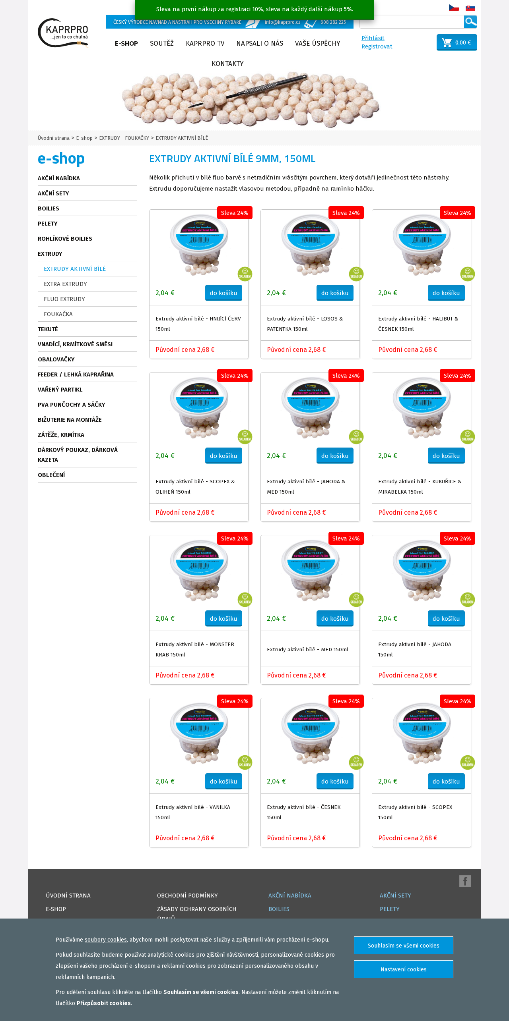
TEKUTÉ (48, 329)
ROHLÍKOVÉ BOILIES (65, 238)
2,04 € (165, 293)
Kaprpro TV (205, 43)
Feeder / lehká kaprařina (76, 374)
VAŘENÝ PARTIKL (60, 389)
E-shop (126, 43)
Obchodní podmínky (187, 895)
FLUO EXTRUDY (64, 299)
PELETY (48, 223)
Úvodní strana (54, 138)
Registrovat (376, 46)
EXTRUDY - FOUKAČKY (124, 138)
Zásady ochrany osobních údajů (197, 914)
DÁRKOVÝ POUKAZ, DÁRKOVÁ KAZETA (78, 454)
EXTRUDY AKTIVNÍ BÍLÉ (181, 138)
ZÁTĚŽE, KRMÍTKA (61, 434)
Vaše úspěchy (317, 43)
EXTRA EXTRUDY (65, 284)
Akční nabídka (59, 178)
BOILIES (48, 208)
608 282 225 (333, 22)
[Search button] (470, 21)
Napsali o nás (259, 43)
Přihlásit (373, 38)
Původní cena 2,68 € (184, 349)
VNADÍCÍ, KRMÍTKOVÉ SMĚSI (75, 344)
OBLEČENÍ (51, 475)
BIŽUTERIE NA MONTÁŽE (70, 419)
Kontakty (228, 64)
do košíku (223, 293)
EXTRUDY (50, 253)
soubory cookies (106, 939)
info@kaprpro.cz (283, 22)
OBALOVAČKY (56, 359)
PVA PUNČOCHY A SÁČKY (71, 404)
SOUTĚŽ (162, 43)
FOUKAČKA (58, 314)
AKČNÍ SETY (53, 193)
